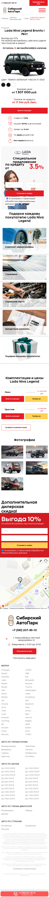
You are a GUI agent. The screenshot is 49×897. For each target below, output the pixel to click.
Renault (28, 684)
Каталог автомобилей (15, 18)
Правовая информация (24, 869)
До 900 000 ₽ (7, 789)
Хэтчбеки (29, 756)
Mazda (4, 697)
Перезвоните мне (38, 3)
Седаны (5, 753)
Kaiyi (27, 707)
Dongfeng (30, 697)
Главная (4, 19)
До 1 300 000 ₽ (32, 768)
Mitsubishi (29, 680)
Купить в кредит (24, 110)
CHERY (28, 670)
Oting (3, 731)
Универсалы (31, 753)
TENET (28, 734)
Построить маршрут (24, 658)
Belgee (28, 721)
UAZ (3, 690)
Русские (5, 829)
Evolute (4, 728)
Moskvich (29, 704)
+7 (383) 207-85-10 (9, 3)
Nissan (4, 684)
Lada (26, 19)
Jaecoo (28, 718)
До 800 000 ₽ (31, 785)
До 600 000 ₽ (31, 782)
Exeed (4, 673)
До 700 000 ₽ (7, 785)
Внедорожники (8, 746)
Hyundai (5, 677)
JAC (3, 701)
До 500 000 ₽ (7, 782)
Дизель (4, 814)
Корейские (30, 826)
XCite (27, 731)
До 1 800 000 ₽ (8, 799)
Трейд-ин (36, 399)
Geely (27, 694)
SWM (27, 724)
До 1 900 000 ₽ (32, 799)
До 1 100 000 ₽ (31, 789)
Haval (4, 694)
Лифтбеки (30, 746)
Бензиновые (7, 811)
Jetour (28, 711)
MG (2, 724)
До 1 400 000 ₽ (32, 792)
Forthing (5, 721)
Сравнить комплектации (16, 427)
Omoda (4, 704)
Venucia (4, 734)
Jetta (3, 707)
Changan (5, 670)
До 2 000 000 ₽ (32, 772)
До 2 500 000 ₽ (8, 775)
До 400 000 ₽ (31, 778)
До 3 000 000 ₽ (32, 775)
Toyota (28, 687)
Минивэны (6, 750)
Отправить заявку (24, 193)
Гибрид (28, 811)
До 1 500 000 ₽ (8, 772)
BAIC (27, 714)
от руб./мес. (24, 102)
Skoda (4, 687)
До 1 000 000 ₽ (8, 768)
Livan (3, 714)
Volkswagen (30, 690)
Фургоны (5, 756)
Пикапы (29, 750)
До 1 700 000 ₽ (32, 795)
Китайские (6, 826)
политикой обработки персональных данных (20, 201)
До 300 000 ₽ (7, 778)
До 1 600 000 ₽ (8, 795)
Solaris (28, 728)
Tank (3, 711)
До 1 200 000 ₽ (8, 792)
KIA (26, 677)
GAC (27, 701)
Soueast (5, 718)
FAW (27, 673)
